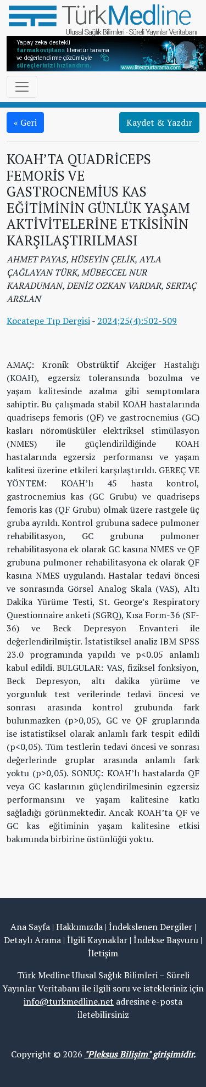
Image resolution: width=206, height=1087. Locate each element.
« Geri (25, 122)
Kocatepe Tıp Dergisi (48, 321)
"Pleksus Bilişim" (118, 1054)
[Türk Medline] (103, 19)
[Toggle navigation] (22, 87)
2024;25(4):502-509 (137, 321)
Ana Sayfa (30, 927)
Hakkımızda (79, 927)
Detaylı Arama (32, 940)
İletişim (103, 953)
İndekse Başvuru (165, 940)
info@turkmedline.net (69, 1001)
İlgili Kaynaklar (97, 940)
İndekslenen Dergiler (150, 927)
